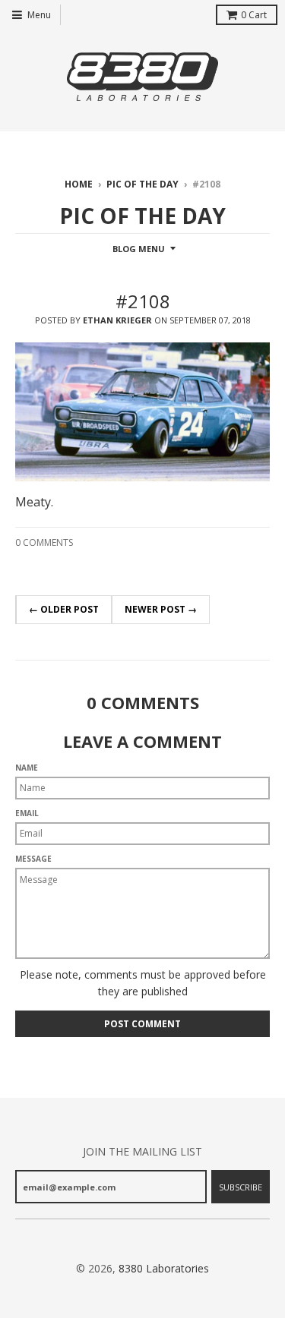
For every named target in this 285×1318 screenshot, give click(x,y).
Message (33, 858)
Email (27, 813)
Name (26, 767)
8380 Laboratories (164, 1268)
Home (79, 184)
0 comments (44, 542)
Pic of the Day (142, 184)
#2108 (143, 301)
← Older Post (64, 609)
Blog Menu (138, 248)
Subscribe (240, 1187)
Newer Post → (161, 609)
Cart (254, 14)
